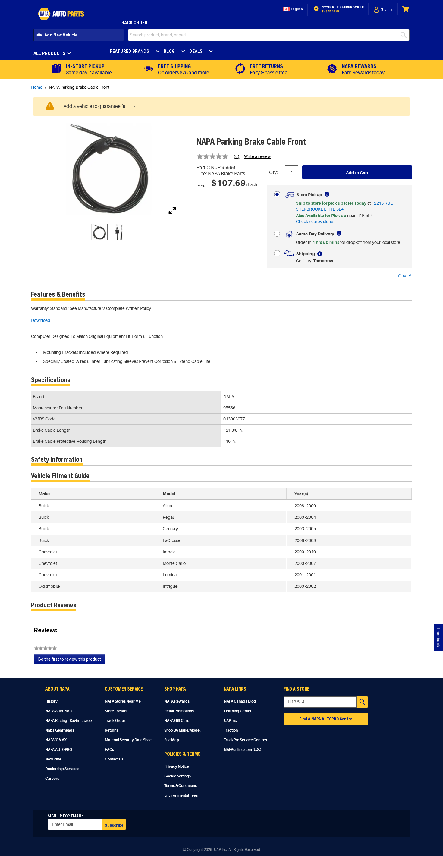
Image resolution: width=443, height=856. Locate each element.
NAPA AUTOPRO (58, 749)
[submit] (405, 35)
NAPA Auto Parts (58, 711)
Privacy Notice (176, 766)
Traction (231, 730)
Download (40, 320)
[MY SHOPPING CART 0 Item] (406, 9)
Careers (52, 778)
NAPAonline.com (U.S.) (242, 749)
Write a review (257, 156)
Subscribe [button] (114, 825)
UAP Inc (230, 721)
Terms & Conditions (180, 786)
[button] (292, 9)
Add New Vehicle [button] (60, 35)
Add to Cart (357, 172)
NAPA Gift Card (177, 721)
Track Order (132, 22)
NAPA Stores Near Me (123, 701)
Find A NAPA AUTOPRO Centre (325, 718)
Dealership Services (62, 769)
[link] (220, 156)
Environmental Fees (181, 795)
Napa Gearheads (59, 730)
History (51, 701)
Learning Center (238, 711)
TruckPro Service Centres (245, 740)
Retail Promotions (179, 711)
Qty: (273, 172)
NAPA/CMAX (56, 740)
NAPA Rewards (177, 701)
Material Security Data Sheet (129, 740)
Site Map (171, 740)
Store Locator (116, 711)
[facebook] (410, 276)
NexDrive (53, 759)
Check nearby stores (315, 221)
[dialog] (383, 9)
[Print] (399, 276)
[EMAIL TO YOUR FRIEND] (405, 276)
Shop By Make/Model (182, 730)
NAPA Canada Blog (240, 701)
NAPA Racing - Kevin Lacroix (68, 721)
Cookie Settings (177, 776)
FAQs (109, 749)
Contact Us (114, 759)
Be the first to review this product (71, 661)
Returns (111, 730)
